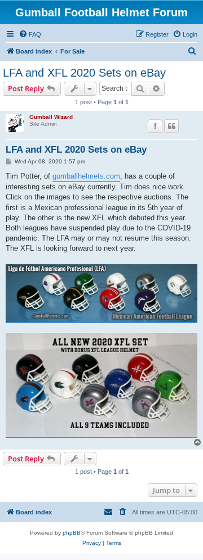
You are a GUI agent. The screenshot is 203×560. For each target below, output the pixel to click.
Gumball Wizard (51, 117)
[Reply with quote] (171, 126)
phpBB (72, 533)
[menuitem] (30, 34)
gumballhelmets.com (86, 176)
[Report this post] (155, 126)
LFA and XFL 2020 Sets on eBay (84, 72)
